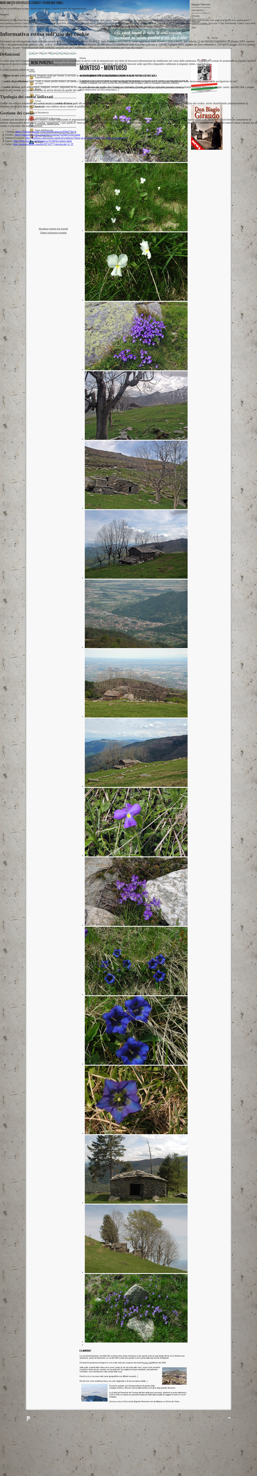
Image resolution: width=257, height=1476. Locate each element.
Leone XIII (147, 1363)
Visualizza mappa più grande (53, 228)
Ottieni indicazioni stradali (53, 232)
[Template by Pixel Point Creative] (28, 1418)
